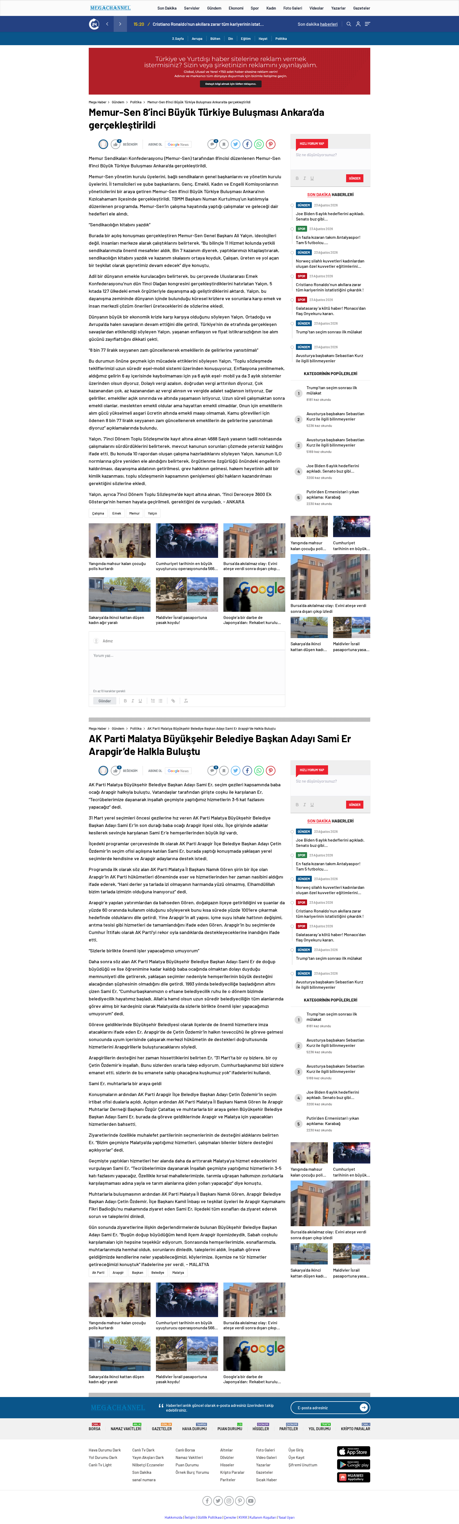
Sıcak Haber (266, 1479)
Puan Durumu (230, 1427)
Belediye (157, 1272)
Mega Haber (98, 102)
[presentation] (107, 24)
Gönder (105, 700)
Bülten (215, 38)
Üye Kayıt (296, 1457)
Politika (281, 38)
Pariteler (288, 1427)
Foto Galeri (292, 8)
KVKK (243, 1517)
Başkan (137, 1272)
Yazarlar (338, 8)
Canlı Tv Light (100, 1464)
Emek (116, 513)
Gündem (214, 8)
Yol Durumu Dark (103, 1457)
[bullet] (160, 701)
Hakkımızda (173, 1517)
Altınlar (226, 1449)
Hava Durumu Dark (105, 1449)
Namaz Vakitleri (126, 1427)
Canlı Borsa (185, 1449)
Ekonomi (236, 8)
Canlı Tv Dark (143, 1449)
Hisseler (261, 1427)
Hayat (263, 38)
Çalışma (98, 513)
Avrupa (197, 38)
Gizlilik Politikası (210, 1517)
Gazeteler (361, 8)
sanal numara (144, 1479)
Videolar (316, 8)
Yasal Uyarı (286, 1517)
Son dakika (318, 24)
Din (230, 38)
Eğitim (246, 38)
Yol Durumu (320, 1427)
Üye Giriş (295, 1449)
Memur (134, 513)
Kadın (271, 8)
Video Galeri (266, 1457)
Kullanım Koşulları (262, 1517)
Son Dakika (167, 8)
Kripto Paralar (355, 1427)
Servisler (192, 8)
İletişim (190, 1517)
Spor (255, 8)
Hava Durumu (194, 1427)
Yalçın (152, 513)
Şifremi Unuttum (302, 1464)
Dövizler (227, 1457)
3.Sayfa (178, 38)
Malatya (178, 1272)
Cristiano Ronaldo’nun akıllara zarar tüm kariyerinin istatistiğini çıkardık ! (208, 24)
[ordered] (153, 701)
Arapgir (118, 1272)
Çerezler (230, 1517)
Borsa (94, 1427)
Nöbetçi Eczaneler (148, 1464)
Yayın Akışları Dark (148, 1457)
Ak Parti (98, 1272)
